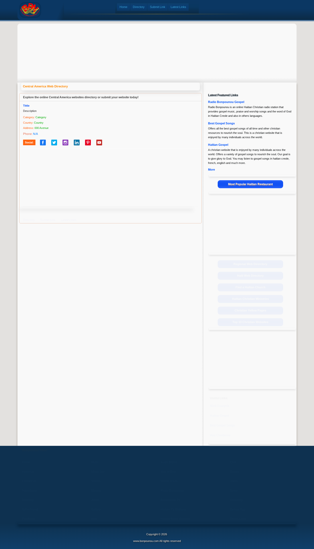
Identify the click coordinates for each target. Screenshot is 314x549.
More (211, 169)
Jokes (234, 481)
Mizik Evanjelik (219, 405)
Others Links (238, 518)
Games (234, 471)
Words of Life (169, 481)
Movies (96, 490)
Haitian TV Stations (173, 509)
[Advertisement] (157, 49)
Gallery (96, 509)
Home (123, 7)
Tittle (26, 105)
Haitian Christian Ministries (250, 298)
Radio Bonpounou (172, 490)
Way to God (168, 471)
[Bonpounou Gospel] (30, 10)
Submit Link (157, 7)
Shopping (236, 499)
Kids (94, 518)
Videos (95, 481)
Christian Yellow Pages (250, 310)
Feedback (28, 518)
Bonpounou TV (170, 499)
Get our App (237, 509)
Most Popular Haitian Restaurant (250, 184)
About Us (28, 471)
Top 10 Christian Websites (250, 322)
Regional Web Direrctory (250, 264)
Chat (233, 462)
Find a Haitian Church (250, 287)
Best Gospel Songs (221, 123)
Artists (95, 499)
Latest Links (178, 7)
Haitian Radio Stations (175, 518)
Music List (97, 471)
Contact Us (29, 481)
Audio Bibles (169, 462)
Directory (138, 7)
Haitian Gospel (218, 144)
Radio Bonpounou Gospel (226, 102)
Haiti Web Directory (250, 275)
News (233, 490)
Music (95, 462)
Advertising (29, 490)
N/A (35, 134)
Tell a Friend (30, 509)
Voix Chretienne (220, 435)
